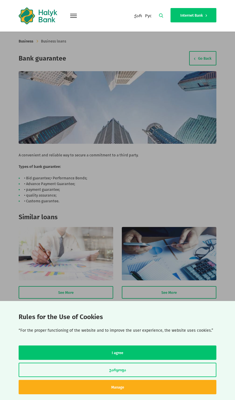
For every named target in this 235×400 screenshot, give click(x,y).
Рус (148, 15)
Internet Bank (192, 15)
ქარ (138, 15)
